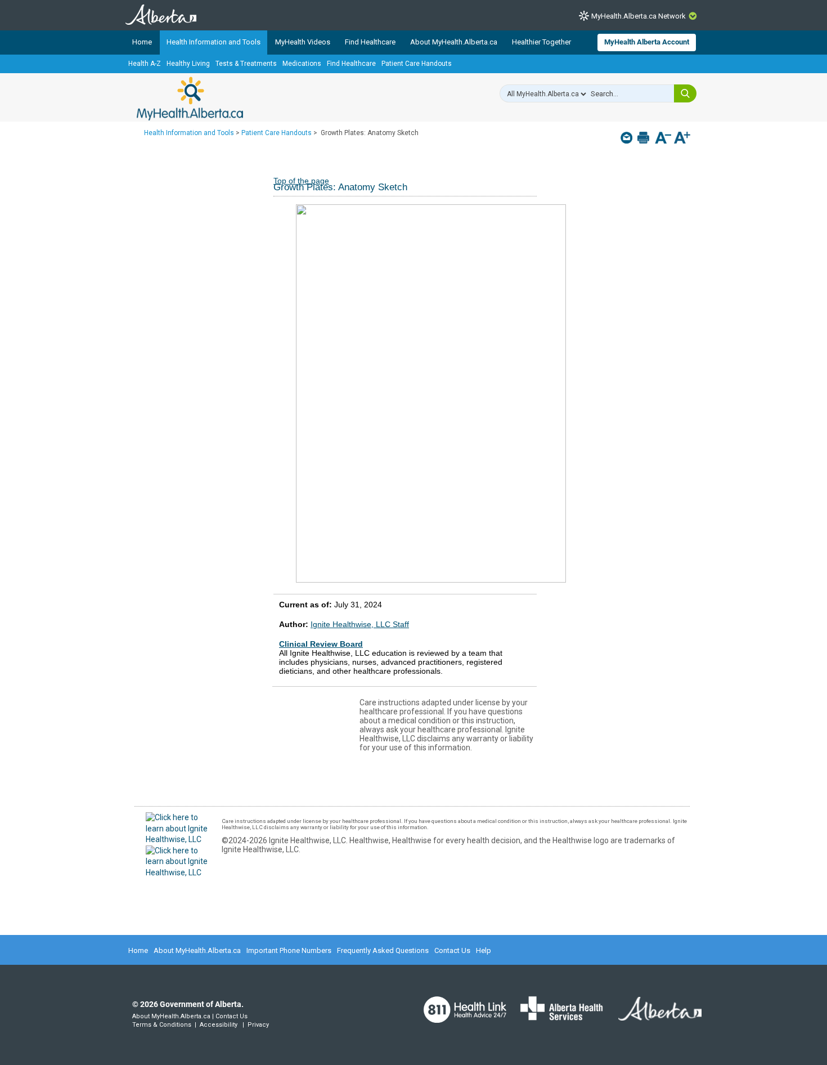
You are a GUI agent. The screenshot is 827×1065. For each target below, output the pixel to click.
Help (483, 950)
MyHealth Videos (302, 42)
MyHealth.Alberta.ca (190, 98)
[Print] (644, 138)
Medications (301, 64)
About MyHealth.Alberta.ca (453, 42)
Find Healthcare (370, 42)
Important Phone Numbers (288, 950)
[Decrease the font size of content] (663, 139)
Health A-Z (144, 64)
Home (142, 42)
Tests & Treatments (246, 64)
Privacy (258, 1024)
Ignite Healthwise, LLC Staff (360, 624)
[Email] (628, 138)
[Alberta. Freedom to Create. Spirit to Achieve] (653, 1015)
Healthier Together (541, 42)
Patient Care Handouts (416, 64)
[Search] (685, 93)
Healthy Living (188, 64)
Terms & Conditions (161, 1024)
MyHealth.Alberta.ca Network (638, 16)
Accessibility (218, 1024)
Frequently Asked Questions (383, 950)
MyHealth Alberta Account (646, 42)
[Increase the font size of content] (682, 139)
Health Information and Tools (213, 42)
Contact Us (452, 950)
